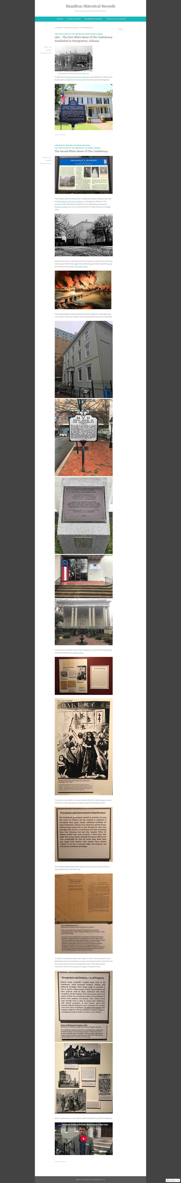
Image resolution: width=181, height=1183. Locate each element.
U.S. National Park (77, 653)
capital (109, 264)
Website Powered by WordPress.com (90, 1179)
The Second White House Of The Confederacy (81, 151)
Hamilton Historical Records (90, 6)
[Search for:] (129, 29)
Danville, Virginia (82, 266)
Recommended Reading (93, 19)
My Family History (74, 19)
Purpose (59, 19)
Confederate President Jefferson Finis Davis (72, 145)
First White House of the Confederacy (70, 34)
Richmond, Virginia (93, 148)
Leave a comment (60, 134)
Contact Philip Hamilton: (116, 19)
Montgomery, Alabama (94, 34)
